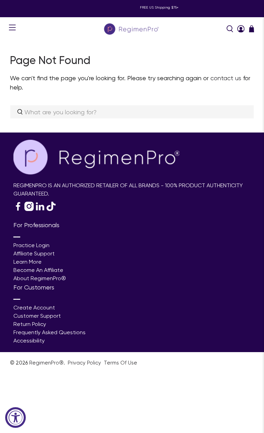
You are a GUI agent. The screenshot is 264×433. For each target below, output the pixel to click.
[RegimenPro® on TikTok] (51, 209)
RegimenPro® (46, 363)
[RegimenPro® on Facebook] (18, 209)
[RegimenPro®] (132, 29)
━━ (16, 237)
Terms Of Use (120, 363)
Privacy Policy (85, 363)
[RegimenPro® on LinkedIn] (40, 209)
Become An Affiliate (38, 270)
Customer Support (37, 316)
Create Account (34, 307)
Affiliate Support (34, 253)
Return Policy (29, 324)
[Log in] (240, 29)
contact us (225, 78)
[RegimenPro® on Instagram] (29, 209)
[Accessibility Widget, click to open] (15, 417)
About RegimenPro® (39, 278)
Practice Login (31, 245)
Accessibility (29, 340)
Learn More (27, 261)
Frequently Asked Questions (49, 332)
